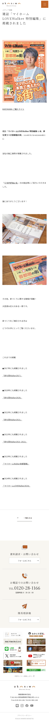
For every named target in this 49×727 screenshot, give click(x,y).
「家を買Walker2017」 (12, 375)
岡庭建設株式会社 (24, 688)
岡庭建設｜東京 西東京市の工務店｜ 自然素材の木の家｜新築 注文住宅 (11, 4)
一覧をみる (28, 518)
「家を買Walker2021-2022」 (14, 441)
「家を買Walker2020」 (12, 397)
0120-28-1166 (24, 588)
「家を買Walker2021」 (12, 419)
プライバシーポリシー (24, 715)
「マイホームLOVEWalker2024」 (16, 485)
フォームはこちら (24, 560)
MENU (44, 4)
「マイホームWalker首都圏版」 (15, 463)
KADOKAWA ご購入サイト (13, 109)
